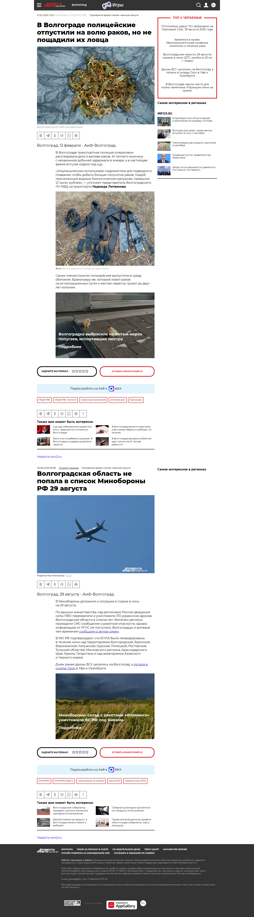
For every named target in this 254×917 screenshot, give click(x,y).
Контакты (67, 849)
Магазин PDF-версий (175, 849)
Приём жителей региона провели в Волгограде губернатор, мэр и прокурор (131, 822)
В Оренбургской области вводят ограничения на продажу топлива (192, 119)
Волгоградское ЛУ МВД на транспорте (60, 126)
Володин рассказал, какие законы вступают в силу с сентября (192, 131)
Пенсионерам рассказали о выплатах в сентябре (194, 144)
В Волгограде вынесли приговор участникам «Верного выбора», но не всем (132, 429)
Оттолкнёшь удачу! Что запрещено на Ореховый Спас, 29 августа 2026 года (187, 28)
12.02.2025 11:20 (45, 15)
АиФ (68, 575)
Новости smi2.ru (49, 457)
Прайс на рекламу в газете (92, 849)
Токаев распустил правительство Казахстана (191, 156)
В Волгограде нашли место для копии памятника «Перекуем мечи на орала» (187, 87)
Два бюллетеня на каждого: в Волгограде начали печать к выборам (70, 822)
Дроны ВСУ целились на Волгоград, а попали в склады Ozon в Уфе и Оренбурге (187, 72)
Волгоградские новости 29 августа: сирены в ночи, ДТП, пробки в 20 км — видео (187, 57)
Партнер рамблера (93, 903)
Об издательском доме (126, 849)
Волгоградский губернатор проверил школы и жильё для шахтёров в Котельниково (70, 810)
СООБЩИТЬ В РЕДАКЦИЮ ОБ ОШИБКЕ (134, 853)
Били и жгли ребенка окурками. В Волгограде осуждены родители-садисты (73, 441)
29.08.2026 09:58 (46, 467)
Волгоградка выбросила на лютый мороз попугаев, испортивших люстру (100, 336)
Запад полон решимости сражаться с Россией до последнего (194, 168)
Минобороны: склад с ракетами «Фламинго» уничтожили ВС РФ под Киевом (104, 717)
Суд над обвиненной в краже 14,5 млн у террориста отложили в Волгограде (72, 429)
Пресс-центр (151, 849)
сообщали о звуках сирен (99, 631)
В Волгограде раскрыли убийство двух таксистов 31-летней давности (132, 441)
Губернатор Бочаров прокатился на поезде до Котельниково (131, 809)
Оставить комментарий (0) (127, 371)
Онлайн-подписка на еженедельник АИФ (85, 853)
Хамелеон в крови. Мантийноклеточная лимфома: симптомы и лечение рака (187, 43)
